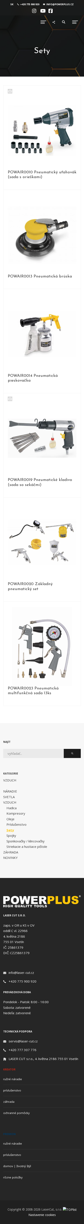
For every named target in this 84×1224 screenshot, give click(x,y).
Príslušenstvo (16, 824)
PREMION (9, 1134)
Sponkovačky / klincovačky (25, 841)
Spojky (11, 835)
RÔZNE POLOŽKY (13, 1177)
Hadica (11, 808)
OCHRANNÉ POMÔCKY (16, 1113)
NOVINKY (10, 857)
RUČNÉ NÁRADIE (12, 1079)
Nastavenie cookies (42, 1215)
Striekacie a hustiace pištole (26, 846)
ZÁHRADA (10, 852)
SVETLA (9, 797)
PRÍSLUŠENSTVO (12, 1090)
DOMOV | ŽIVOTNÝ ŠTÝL (17, 1166)
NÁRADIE (10, 791)
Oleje (10, 819)
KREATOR (9, 1069)
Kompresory (15, 813)
